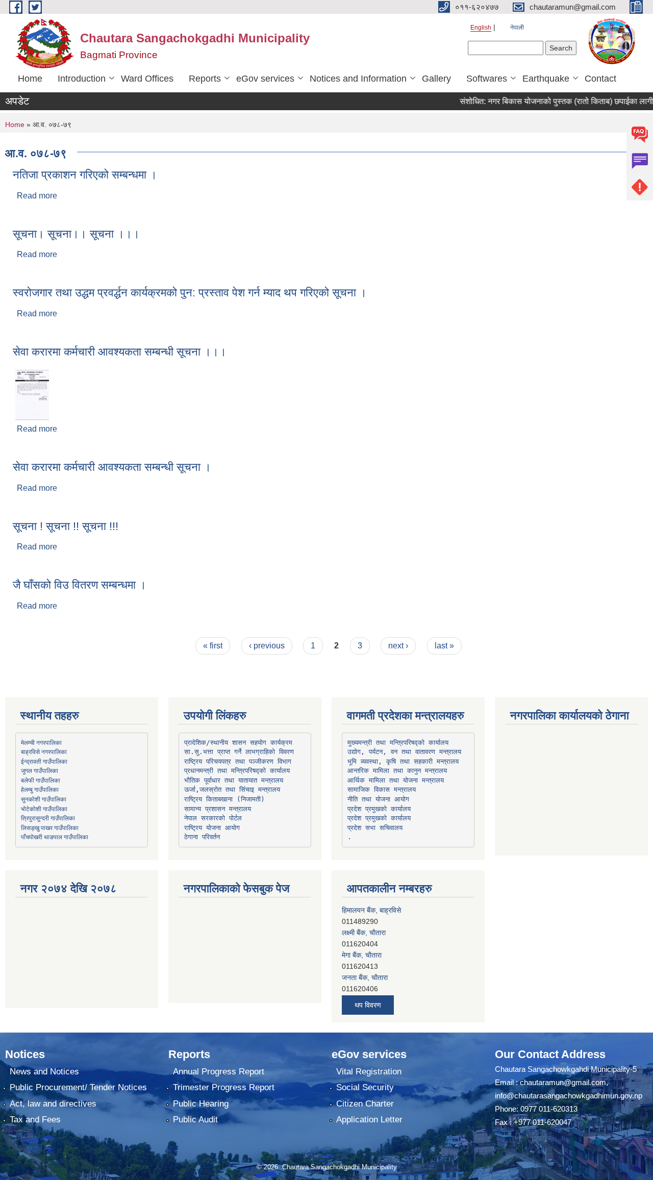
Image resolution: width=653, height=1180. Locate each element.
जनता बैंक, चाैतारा (365, 956)
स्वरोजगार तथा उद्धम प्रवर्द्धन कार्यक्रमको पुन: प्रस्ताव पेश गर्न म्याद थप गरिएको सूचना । (190, 292)
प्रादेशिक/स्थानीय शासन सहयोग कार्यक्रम (238, 742)
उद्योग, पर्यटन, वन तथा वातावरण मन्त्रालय (404, 752)
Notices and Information (358, 78)
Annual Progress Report (218, 1071)
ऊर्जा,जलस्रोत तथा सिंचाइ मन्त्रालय (232, 789)
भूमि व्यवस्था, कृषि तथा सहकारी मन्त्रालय (403, 761)
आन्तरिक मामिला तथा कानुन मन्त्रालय (397, 770)
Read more (37, 195)
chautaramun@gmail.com (563, 1082)
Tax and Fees (35, 1119)
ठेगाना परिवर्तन (202, 837)
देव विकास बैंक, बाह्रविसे (373, 978)
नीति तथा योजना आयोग (378, 799)
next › (398, 645)
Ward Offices (147, 78)
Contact (600, 78)
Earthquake (545, 78)
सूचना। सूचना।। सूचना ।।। (76, 234)
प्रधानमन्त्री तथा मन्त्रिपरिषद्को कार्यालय (237, 770)
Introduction (82, 78)
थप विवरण (368, 1005)
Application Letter (369, 1119)
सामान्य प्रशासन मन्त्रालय (217, 809)
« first (212, 645)
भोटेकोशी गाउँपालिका (44, 809)
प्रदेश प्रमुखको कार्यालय (379, 809)
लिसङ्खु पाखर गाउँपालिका (50, 827)
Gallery (436, 78)
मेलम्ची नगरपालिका (41, 742)
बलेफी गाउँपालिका (40, 780)
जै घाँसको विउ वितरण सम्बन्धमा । (79, 585)
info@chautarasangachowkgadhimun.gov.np (568, 1095)
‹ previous (267, 645)
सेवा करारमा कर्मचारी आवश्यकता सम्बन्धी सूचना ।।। (120, 351)
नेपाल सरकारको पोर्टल (213, 818)
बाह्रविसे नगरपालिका (44, 751)
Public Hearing (201, 1104)
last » (444, 645)
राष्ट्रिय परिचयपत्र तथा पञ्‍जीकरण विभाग (237, 761)
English (480, 27)
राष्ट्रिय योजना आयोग (212, 828)
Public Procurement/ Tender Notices (78, 1087)
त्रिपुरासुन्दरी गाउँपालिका (48, 818)
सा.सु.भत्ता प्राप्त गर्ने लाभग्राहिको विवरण (239, 752)
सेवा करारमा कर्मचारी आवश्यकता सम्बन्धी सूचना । (112, 467)
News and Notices (44, 1071)
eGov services (265, 78)
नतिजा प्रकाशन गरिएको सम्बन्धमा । (85, 174)
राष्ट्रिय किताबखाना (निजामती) (224, 799)
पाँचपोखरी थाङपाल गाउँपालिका (54, 837)
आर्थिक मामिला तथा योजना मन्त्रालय (395, 780)
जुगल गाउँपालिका (39, 770)
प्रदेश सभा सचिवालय (375, 828)
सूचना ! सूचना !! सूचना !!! (65, 526)
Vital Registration (368, 1071)
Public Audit (195, 1119)
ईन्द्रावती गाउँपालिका (44, 761)
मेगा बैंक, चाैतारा (362, 934)
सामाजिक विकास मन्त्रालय (381, 789)
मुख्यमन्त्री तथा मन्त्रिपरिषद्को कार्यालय (397, 742)
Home (30, 78)
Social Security (365, 1087)
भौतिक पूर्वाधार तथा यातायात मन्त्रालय (233, 780)
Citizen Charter (365, 1104)
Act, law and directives (53, 1104)
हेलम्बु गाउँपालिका (40, 789)
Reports (205, 78)
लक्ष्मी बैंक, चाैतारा (364, 911)
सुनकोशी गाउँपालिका (43, 799)
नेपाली (517, 27)
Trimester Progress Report (223, 1087)
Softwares (486, 78)
